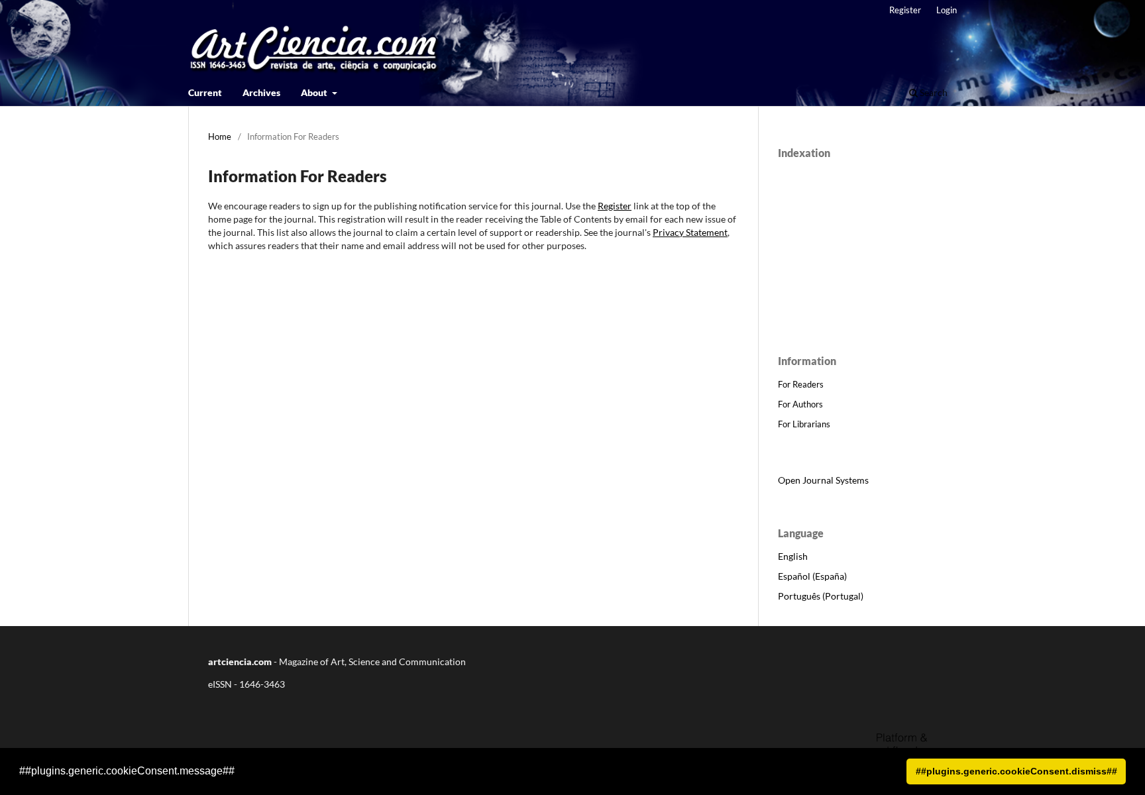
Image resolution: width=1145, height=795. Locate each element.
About (315, 92)
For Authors (800, 404)
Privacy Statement (690, 232)
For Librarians (804, 424)
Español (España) (812, 576)
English (793, 556)
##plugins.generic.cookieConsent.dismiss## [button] (1016, 771)
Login (946, 10)
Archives (261, 92)
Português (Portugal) (820, 596)
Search (933, 92)
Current (205, 92)
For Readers (801, 384)
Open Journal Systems (823, 480)
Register (905, 10)
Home (219, 136)
